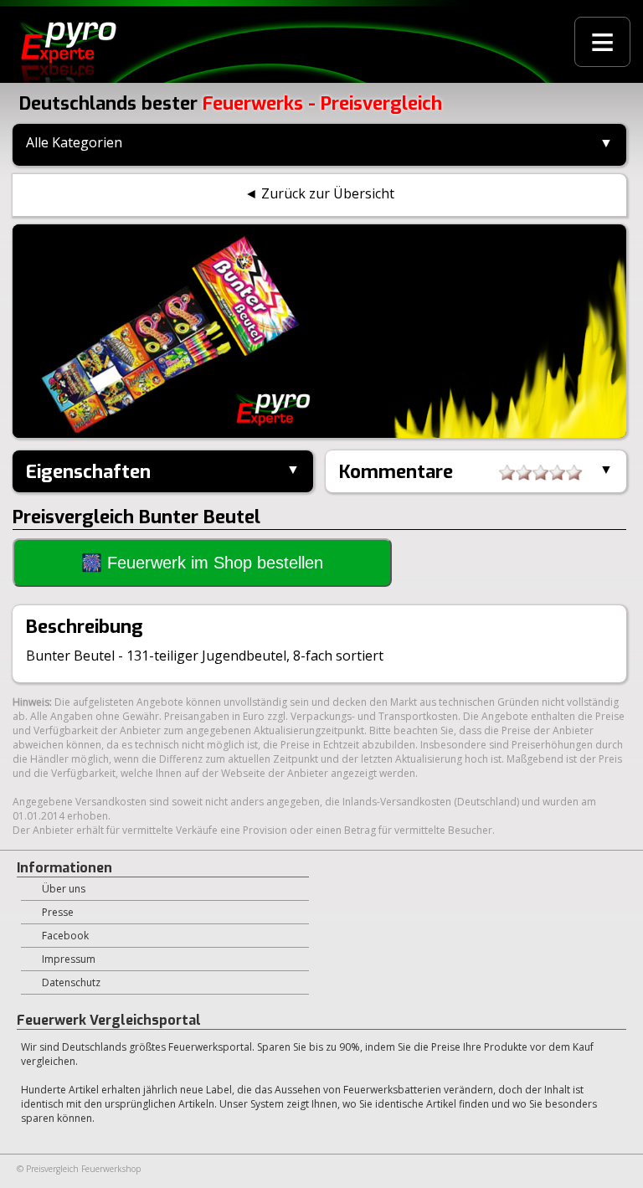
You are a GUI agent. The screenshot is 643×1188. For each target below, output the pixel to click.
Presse (58, 912)
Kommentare (396, 472)
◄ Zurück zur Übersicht (319, 193)
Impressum (68, 959)
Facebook (65, 935)
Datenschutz (71, 982)
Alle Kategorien (74, 142)
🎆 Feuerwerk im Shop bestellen (202, 562)
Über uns (63, 889)
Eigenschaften (88, 472)
